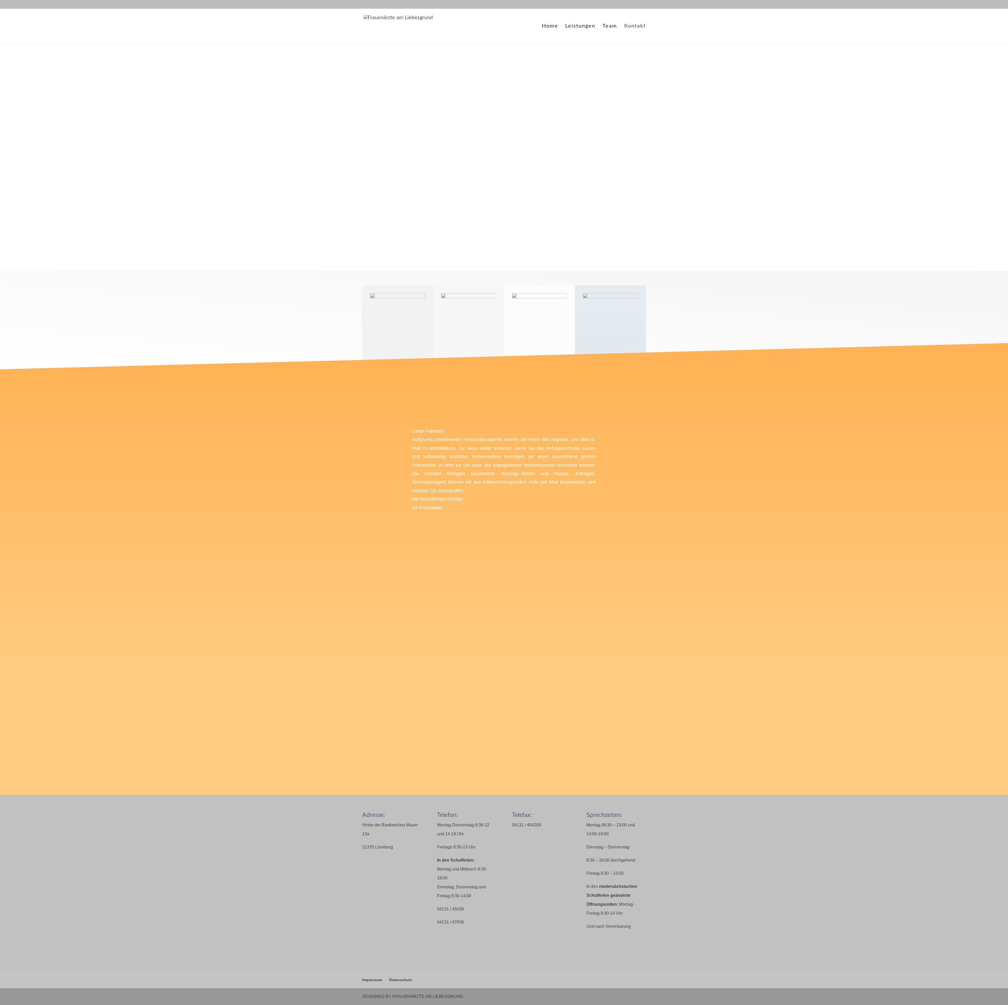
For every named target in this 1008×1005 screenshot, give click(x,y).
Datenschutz (400, 980)
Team (609, 26)
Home (550, 26)
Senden (580, 679)
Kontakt (635, 26)
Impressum (372, 980)
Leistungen (580, 26)
